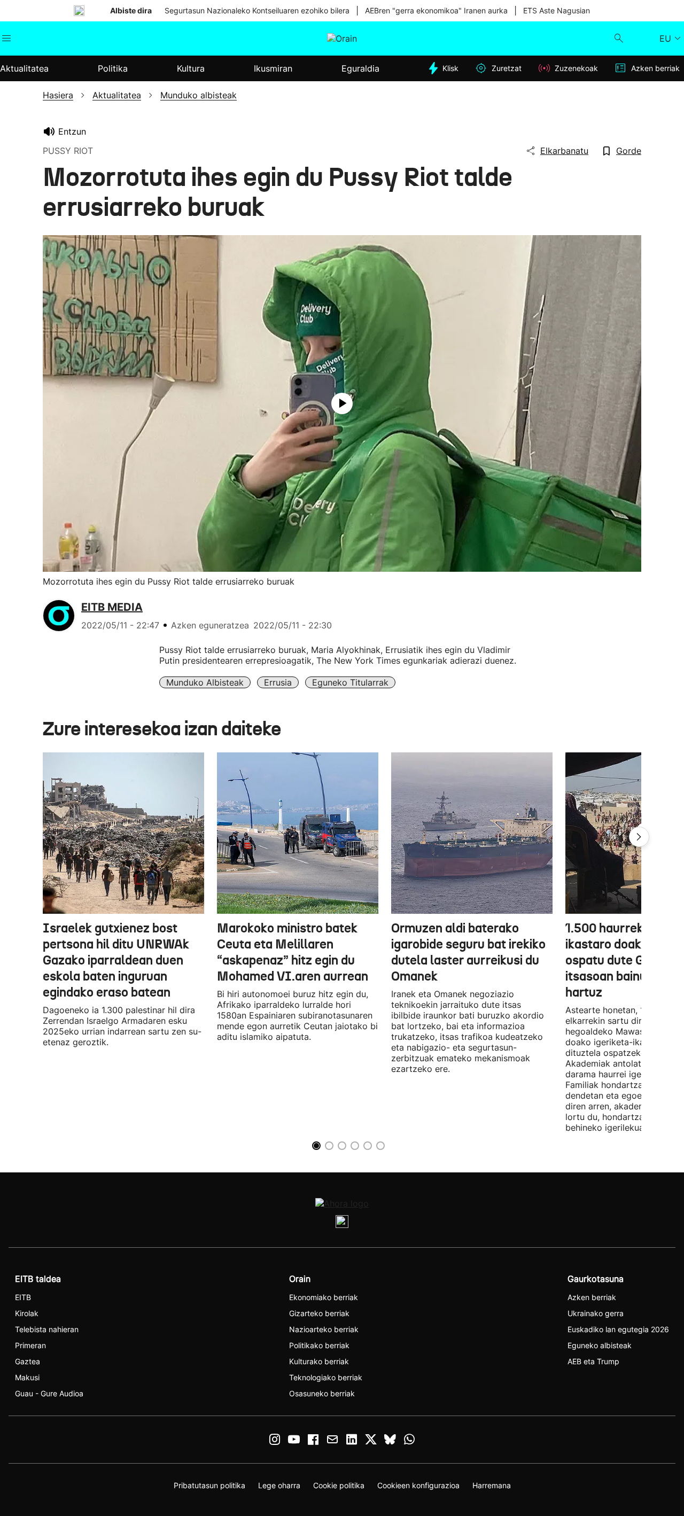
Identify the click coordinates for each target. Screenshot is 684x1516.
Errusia (278, 682)
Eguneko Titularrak (350, 682)
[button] (639, 837)
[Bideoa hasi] (342, 403)
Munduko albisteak (205, 682)
